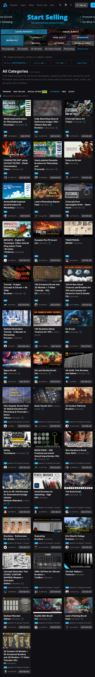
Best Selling (19, 92)
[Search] (60, 5)
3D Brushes (36, 49)
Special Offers (37, 92)
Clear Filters (82, 63)
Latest (71, 92)
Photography (8, 49)
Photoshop (69, 49)
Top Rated (54, 92)
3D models (22, 49)
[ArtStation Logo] (5, 5)
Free (64, 92)
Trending (6, 92)
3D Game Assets (53, 49)
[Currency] (71, 5)
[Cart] (65, 5)
